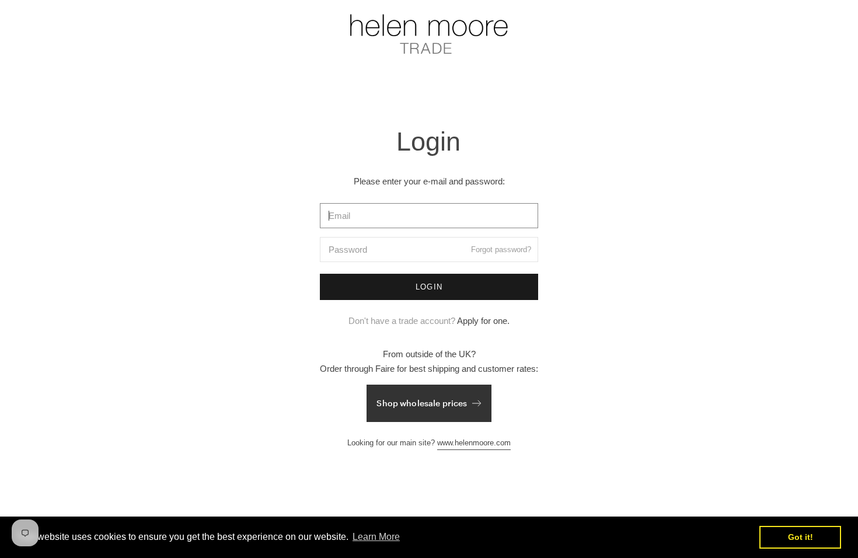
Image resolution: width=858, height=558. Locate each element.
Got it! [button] (800, 537)
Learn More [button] (376, 537)
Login (429, 287)
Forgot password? (501, 249)
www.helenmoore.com (474, 442)
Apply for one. (483, 321)
